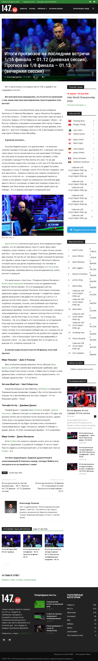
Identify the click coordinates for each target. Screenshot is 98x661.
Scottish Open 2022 (15, 473)
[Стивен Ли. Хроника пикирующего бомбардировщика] (39, 616)
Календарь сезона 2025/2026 (46, 2)
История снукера (56, 9)
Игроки (32, 9)
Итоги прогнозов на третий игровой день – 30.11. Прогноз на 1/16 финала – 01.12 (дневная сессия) (16, 487)
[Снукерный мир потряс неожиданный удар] (39, 604)
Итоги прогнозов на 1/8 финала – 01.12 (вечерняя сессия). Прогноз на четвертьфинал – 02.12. (49, 487)
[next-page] (7, 564)
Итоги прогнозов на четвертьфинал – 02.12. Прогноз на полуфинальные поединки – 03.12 (53, 554)
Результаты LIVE (28, 2)
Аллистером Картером (12, 283)
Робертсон (45, 389)
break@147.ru (25, 633)
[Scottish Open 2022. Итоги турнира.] (11, 540)
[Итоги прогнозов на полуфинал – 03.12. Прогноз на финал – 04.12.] (32, 540)
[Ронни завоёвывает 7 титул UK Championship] (39, 628)
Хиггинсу (49, 267)
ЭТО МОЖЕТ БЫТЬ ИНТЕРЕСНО (16, 529)
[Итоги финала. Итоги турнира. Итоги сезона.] (81, 396)
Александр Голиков (14, 77)
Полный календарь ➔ (76, 105)
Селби (13, 441)
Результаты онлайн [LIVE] (63, 654)
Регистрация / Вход (81, 9)
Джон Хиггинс (11, 243)
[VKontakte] (90, 2)
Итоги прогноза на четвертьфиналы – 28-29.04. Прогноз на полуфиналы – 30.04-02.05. (87, 452)
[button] (93, 9)
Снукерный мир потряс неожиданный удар (55, 604)
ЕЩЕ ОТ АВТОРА (40, 529)
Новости (23, 9)
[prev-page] (3, 564)
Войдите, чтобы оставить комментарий (19, 580)
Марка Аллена (35, 410)
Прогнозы (5, 16)
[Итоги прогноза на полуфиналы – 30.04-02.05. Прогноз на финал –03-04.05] (72, 435)
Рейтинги (41, 9)
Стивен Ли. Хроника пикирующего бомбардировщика (54, 616)
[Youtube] (94, 2)
